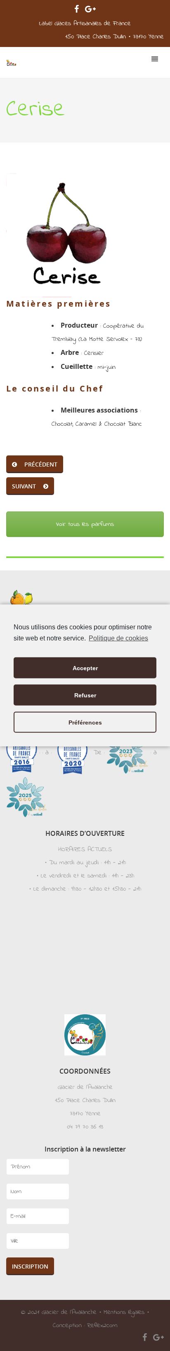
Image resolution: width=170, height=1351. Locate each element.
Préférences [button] (85, 722)
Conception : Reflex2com (85, 1325)
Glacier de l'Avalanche (69, 1312)
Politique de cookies (118, 638)
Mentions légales (124, 1312)
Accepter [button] (85, 668)
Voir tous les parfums (85, 524)
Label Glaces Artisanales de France (85, 23)
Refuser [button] (85, 695)
